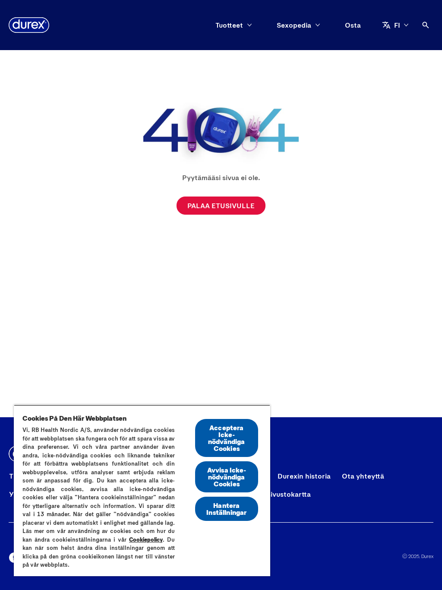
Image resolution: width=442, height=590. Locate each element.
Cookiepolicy (146, 539)
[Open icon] (425, 25)
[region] (142, 490)
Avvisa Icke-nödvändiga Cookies (226, 477)
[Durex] (29, 25)
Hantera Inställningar (226, 508)
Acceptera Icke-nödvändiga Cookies (226, 437)
